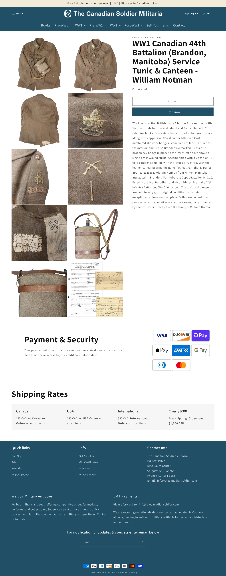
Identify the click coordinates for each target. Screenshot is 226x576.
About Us (84, 468)
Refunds (16, 468)
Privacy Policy (87, 474)
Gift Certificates (88, 462)
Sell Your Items (88, 456)
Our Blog (17, 456)
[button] (16, 14)
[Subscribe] (142, 542)
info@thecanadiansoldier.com (177, 481)
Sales (15, 462)
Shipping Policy (21, 474)
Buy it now (173, 112)
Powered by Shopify (128, 572)
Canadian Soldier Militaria (107, 572)
